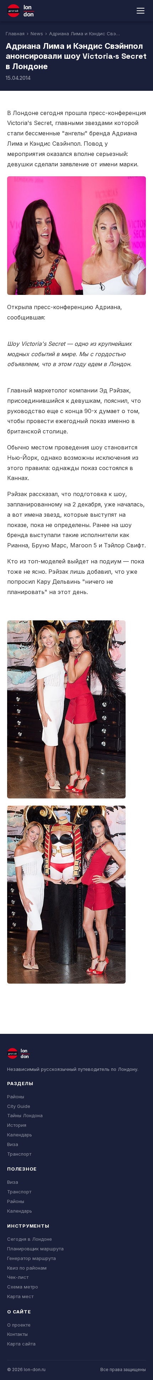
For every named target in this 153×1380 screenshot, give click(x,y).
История (16, 1125)
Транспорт (19, 1154)
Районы (15, 1096)
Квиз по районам (27, 1268)
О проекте (19, 1325)
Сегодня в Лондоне (29, 1239)
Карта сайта (21, 1344)
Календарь (19, 1134)
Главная (15, 33)
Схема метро (22, 1287)
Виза (12, 1144)
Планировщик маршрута (35, 1248)
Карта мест (20, 1296)
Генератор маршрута (31, 1258)
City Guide (18, 1106)
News (37, 33)
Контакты (17, 1334)
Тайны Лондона (25, 1115)
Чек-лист (17, 1277)
